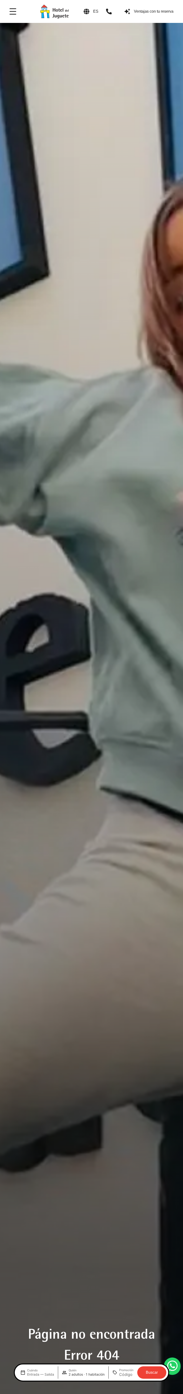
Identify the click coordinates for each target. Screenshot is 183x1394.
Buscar (152, 1372)
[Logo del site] (54, 11)
